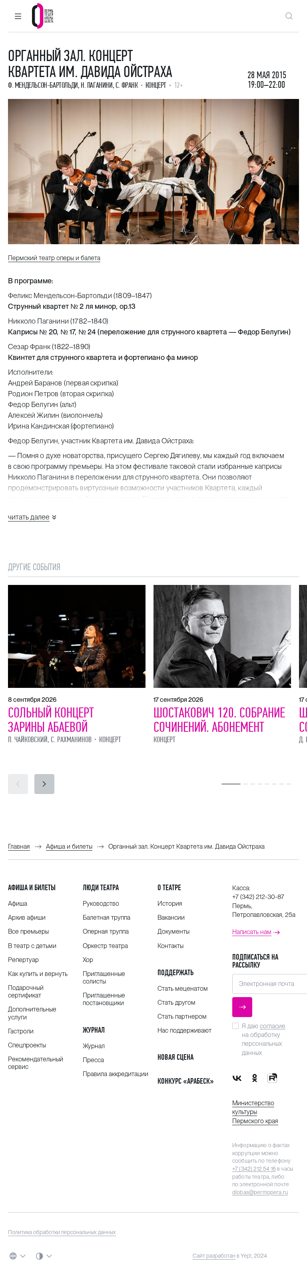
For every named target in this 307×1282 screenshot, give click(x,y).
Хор (88, 960)
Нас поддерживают (184, 1030)
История (169, 903)
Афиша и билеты (32, 887)
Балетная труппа (106, 917)
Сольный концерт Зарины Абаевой (51, 719)
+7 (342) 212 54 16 (254, 1168)
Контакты (170, 946)
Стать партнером (182, 1016)
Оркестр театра (105, 946)
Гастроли (21, 1031)
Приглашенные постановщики (104, 999)
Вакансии (171, 917)
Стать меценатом (182, 988)
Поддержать (175, 972)
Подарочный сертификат (26, 991)
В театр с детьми (32, 946)
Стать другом (176, 1002)
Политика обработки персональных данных (62, 1232)
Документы (173, 931)
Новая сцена (175, 1057)
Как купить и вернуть (38, 974)
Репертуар (23, 960)
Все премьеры (28, 931)
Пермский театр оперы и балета (54, 258)
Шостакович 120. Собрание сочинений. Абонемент (219, 719)
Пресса (93, 1060)
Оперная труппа (106, 931)
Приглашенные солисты (104, 977)
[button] (18, 16)
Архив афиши (27, 917)
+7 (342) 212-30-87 (258, 897)
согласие (272, 1026)
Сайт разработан (214, 1255)
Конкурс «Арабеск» (185, 1081)
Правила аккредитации (115, 1074)
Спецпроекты (27, 1045)
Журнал (94, 1030)
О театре (169, 887)
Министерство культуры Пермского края (255, 1112)
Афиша (17, 903)
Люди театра (101, 887)
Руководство (101, 903)
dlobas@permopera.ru (260, 1192)
